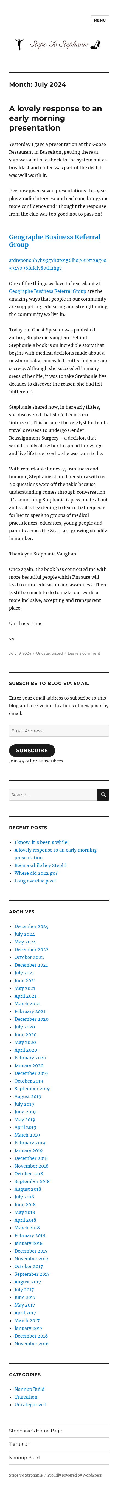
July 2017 (24, 1289)
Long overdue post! (36, 881)
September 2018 (32, 1181)
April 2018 (25, 1220)
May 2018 (25, 1212)
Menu (100, 20)
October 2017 (29, 1266)
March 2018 (27, 1227)
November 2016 (32, 1343)
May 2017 (25, 1305)
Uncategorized (49, 653)
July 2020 (25, 1027)
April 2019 (25, 1127)
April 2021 (25, 996)
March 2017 (27, 1320)
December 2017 (31, 1251)
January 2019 (29, 1150)
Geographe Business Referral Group (47, 291)
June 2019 (25, 1112)
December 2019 (31, 1073)
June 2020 (25, 1034)
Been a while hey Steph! (41, 865)
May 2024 (25, 942)
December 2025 (32, 926)
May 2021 (25, 988)
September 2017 (32, 1274)
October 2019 (29, 1081)
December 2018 (31, 1158)
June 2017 (25, 1297)
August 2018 (28, 1189)
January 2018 (29, 1243)
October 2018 (29, 1173)
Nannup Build (29, 1389)
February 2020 (30, 1057)
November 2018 (32, 1166)
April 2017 (25, 1312)
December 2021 (31, 965)
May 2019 (25, 1119)
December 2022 (32, 949)
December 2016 (31, 1336)
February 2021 (30, 1011)
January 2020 (29, 1065)
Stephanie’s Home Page (35, 1430)
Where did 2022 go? (36, 873)
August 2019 (28, 1096)
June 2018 (25, 1204)
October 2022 (29, 957)
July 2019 (24, 1104)
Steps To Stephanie (26, 1475)
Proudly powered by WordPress (74, 1475)
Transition (26, 1397)
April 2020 (26, 1050)
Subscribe (32, 751)
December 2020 (32, 1019)
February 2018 (30, 1235)
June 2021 (25, 980)
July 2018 (24, 1197)
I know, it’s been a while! (42, 842)
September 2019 (32, 1088)
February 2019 (30, 1142)
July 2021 (24, 972)
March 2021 (27, 1003)
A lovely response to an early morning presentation (55, 118)
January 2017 (28, 1328)
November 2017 (31, 1258)
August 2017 (28, 1282)
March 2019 (27, 1135)
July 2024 (25, 934)
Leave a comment (84, 653)
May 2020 (25, 1042)
